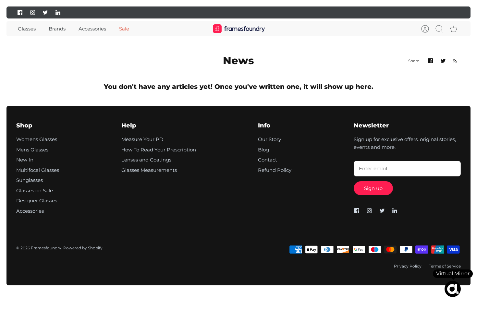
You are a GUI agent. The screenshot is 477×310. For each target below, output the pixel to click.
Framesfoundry (46, 247)
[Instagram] (32, 12)
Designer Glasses (36, 200)
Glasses (27, 29)
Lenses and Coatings (146, 160)
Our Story (269, 139)
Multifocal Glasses (37, 170)
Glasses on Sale (34, 190)
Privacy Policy (408, 266)
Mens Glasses (32, 150)
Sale (124, 29)
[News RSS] (455, 60)
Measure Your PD (142, 139)
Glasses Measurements (149, 170)
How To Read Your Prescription (158, 150)
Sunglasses (29, 180)
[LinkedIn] (58, 12)
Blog (263, 150)
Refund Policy (274, 170)
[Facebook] (20, 12)
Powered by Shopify (83, 247)
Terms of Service (445, 266)
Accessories (92, 29)
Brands (57, 29)
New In (24, 160)
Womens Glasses (36, 139)
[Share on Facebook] (430, 60)
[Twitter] (45, 12)
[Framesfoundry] (239, 28)
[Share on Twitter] (443, 60)
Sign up (373, 188)
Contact (267, 160)
